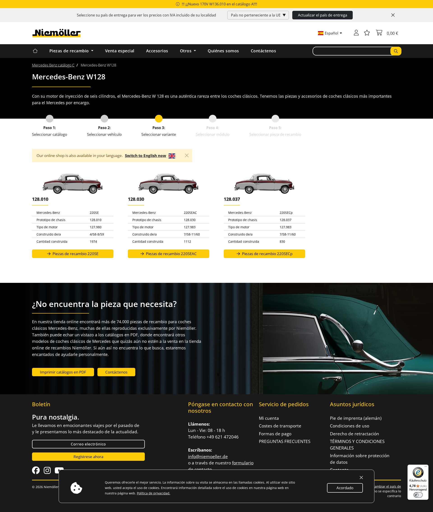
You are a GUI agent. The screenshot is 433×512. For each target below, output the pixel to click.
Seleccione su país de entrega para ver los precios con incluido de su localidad (146, 15)
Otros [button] (186, 50)
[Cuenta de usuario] (356, 33)
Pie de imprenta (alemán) (356, 418)
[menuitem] (53, 65)
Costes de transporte (280, 426)
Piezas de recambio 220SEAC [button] (171, 253)
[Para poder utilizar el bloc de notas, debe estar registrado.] (367, 33)
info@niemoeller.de (208, 456)
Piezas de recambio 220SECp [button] (267, 253)
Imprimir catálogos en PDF (63, 372)
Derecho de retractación (354, 434)
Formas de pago (275, 434)
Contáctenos (263, 50)
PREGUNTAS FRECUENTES (284, 441)
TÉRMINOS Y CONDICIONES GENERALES (357, 444)
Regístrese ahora (88, 456)
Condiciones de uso (349, 426)
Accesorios (157, 50)
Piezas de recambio (69, 50)
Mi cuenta (269, 418)
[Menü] (425, 467)
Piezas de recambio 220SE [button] (75, 253)
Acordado (344, 487)
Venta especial (119, 50)
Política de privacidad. (153, 493)
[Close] (393, 15)
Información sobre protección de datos (359, 459)
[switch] (418, 495)
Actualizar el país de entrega (322, 15)
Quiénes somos (223, 50)
